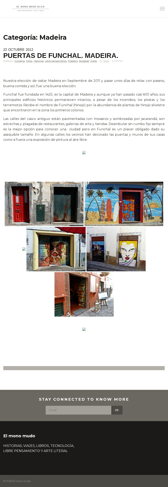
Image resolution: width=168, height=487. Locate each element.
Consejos (20, 60)
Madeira (73, 60)
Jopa (106, 60)
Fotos (29, 60)
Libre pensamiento (56, 60)
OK (117, 410)
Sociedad (84, 60)
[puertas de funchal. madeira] (84, 152)
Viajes (93, 60)
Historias (39, 60)
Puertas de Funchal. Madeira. (60, 55)
